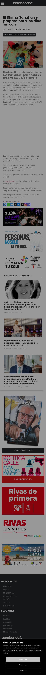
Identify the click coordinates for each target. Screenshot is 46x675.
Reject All (23, 670)
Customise (23, 665)
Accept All (23, 659)
